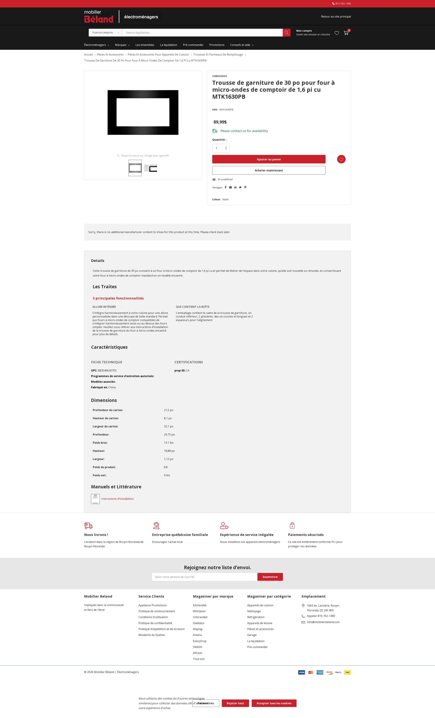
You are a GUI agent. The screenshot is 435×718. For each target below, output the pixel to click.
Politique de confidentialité (155, 623)
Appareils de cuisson (260, 605)
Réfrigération (255, 617)
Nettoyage (254, 611)
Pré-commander (257, 647)
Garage (252, 635)
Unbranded (200, 617)
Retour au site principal (336, 16)
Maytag (198, 629)
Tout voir (199, 659)
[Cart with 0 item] (346, 32)
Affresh (197, 653)
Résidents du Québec (151, 635)
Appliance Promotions (152, 605)
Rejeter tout (235, 703)
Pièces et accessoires (260, 629)
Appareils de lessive (259, 623)
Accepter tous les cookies (274, 703)
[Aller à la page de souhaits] (337, 32)
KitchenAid (199, 605)
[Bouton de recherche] (287, 33)
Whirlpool (199, 611)
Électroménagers (95, 45)
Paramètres (206, 703)
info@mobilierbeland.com (323, 622)
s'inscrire (325, 34)
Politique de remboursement (156, 611)
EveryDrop (199, 641)
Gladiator (199, 623)
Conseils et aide (240, 45)
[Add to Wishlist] (341, 159)
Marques (120, 45)
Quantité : (219, 139)
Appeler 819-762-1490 (321, 616)
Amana (197, 635)
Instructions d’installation (117, 499)
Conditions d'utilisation (153, 617)
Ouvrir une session (306, 34)
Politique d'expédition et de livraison (161, 629)
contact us (238, 131)
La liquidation (255, 641)
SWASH (197, 647)
